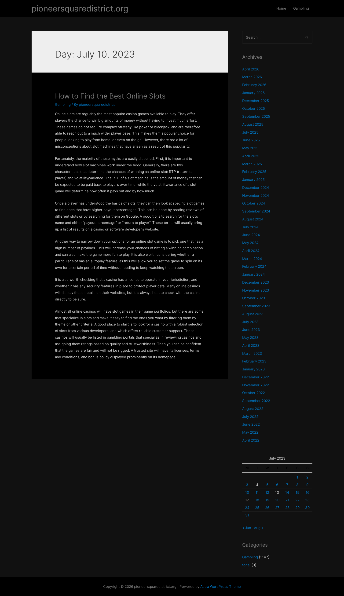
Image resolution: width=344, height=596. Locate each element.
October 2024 (253, 203)
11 (257, 492)
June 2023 (251, 329)
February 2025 (254, 171)
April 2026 (250, 69)
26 (267, 507)
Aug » (258, 528)
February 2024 (254, 266)
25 (257, 507)
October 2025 (253, 108)
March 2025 (252, 164)
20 (277, 500)
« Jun (246, 528)
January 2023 (253, 369)
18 (257, 500)
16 (307, 492)
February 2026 (254, 85)
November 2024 (255, 195)
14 (287, 492)
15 (297, 492)
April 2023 (251, 345)
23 (307, 500)
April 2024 (251, 251)
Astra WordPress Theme (220, 586)
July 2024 (250, 227)
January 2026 (253, 93)
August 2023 (252, 314)
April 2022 (250, 440)
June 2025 (251, 140)
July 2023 (250, 322)
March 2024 (252, 258)
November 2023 (255, 290)
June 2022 (251, 424)
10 (247, 492)
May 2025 (250, 148)
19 (267, 500)
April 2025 (250, 156)
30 (307, 507)
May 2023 (250, 337)
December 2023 (255, 282)
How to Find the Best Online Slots (110, 96)
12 (267, 492)
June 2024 (251, 235)
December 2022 (255, 377)
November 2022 (255, 385)
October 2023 (253, 298)
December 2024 (255, 187)
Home (281, 8)
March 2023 (252, 353)
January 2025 (253, 179)
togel (246, 565)
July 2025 (250, 132)
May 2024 (250, 243)
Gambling (301, 8)
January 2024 (253, 274)
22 (297, 500)
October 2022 (253, 393)
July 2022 (250, 416)
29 (297, 507)
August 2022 (252, 408)
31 (247, 515)
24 (247, 507)
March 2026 (252, 77)
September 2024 (256, 211)
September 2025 (256, 116)
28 (287, 507)
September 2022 (256, 401)
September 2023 (256, 306)
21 (287, 500)
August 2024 (252, 219)
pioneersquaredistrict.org (80, 8)
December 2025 (255, 101)
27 (277, 507)
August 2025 (252, 124)
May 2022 (250, 432)
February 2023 (254, 361)
